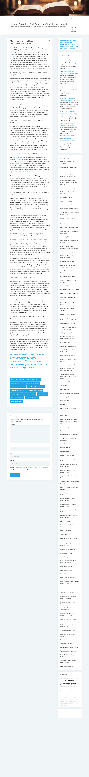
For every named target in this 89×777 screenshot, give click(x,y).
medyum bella (63, 695)
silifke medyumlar (42, 394)
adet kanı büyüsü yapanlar (73, 699)
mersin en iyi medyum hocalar (19, 390)
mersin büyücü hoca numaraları (36, 386)
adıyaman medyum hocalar (65, 678)
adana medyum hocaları (72, 693)
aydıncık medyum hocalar (33, 379)
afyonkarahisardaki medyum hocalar (71, 690)
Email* (11, 453)
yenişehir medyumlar (16, 401)
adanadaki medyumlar (73, 701)
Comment (12, 424)
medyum (25, 167)
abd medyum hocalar (64, 701)
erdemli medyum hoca (17, 383)
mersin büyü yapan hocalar (18, 386)
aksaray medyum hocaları (74, 703)
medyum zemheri (64, 705)
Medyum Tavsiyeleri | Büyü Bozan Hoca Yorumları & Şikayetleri (38, 24)
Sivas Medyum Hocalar (70, 59)
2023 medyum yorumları (69, 697)
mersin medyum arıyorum (35, 390)
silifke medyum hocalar (29, 394)
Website (12, 460)
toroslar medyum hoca (32, 397)
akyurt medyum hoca (64, 703)
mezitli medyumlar (16, 394)
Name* (12, 446)
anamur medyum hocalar (17, 379)
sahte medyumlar (17, 157)
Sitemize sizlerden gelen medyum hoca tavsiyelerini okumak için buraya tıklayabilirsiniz (74, 25)
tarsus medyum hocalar (17, 397)
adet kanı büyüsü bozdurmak (66, 692)
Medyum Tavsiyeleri (65, 714)
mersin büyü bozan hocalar (32, 383)
